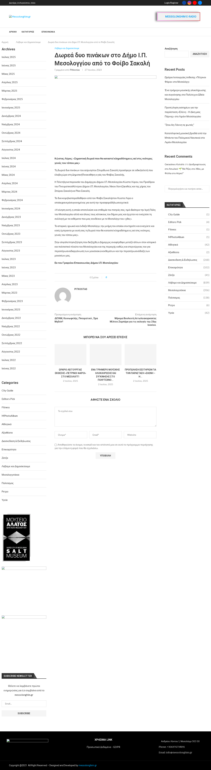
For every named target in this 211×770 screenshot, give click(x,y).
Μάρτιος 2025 (9, 90)
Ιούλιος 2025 (9, 56)
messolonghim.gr (88, 765)
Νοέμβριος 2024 (11, 124)
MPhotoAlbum (188, 236)
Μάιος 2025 (8, 73)
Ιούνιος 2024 (9, 166)
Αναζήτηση (171, 48)
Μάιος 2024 (8, 174)
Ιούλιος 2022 (9, 359)
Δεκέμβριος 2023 (11, 216)
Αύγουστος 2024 (11, 149)
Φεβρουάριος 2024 (12, 200)
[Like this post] (109, 277)
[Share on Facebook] (112, 277)
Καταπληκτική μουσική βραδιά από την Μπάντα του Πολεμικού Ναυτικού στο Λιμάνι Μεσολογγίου (186, 138)
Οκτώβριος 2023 (11, 233)
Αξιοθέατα (188, 252)
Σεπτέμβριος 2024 (12, 141)
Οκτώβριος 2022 (11, 334)
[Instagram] (189, 3)
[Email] (200, 3)
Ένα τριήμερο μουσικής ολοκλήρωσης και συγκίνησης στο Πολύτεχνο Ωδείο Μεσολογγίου (185, 94)
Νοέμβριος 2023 (11, 225)
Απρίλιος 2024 (10, 183)
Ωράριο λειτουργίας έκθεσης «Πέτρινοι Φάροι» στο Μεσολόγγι (70, 373)
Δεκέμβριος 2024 (11, 115)
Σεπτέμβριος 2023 (12, 242)
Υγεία (188, 312)
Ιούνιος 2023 (9, 267)
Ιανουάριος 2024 (11, 208)
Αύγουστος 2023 (11, 250)
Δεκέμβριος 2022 (11, 317)
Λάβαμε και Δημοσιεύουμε (28, 42)
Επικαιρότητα (188, 267)
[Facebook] (184, 3)
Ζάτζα (188, 274)
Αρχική (13, 32)
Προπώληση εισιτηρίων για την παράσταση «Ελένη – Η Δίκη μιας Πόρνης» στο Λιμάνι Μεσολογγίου (183, 112)
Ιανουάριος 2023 (11, 309)
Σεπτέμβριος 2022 (12, 343)
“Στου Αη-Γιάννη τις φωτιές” (179, 124)
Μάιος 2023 (8, 275)
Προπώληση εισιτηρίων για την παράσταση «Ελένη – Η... (140, 373)
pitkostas (75, 69)
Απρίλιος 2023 (10, 284)
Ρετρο (188, 305)
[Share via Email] (122, 277)
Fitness (188, 229)
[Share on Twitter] (115, 277)
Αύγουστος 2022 (11, 351)
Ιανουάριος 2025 (11, 107)
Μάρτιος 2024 (9, 191)
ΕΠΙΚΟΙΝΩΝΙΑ (48, 32)
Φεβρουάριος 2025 (12, 99)
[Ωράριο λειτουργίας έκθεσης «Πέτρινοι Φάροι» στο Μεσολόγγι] (70, 354)
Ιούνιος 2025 (9, 65)
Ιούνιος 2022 (9, 368)
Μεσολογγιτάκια (188, 290)
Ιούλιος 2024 (9, 157)
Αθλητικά (188, 244)
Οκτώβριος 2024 (11, 132)
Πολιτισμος (188, 297)
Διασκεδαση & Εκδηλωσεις (188, 259)
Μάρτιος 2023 (9, 292)
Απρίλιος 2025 (10, 82)
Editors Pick (188, 221)
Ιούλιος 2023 (9, 258)
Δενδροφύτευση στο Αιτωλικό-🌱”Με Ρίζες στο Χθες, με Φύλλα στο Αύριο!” (185, 169)
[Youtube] (195, 3)
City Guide (188, 214)
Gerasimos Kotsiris (174, 164)
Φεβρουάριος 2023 (12, 301)
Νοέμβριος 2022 (11, 326)
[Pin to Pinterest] (119, 277)
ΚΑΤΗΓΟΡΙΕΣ (28, 32)
